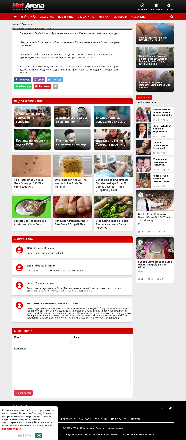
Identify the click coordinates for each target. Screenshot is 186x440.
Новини (15, 24)
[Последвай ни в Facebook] (162, 408)
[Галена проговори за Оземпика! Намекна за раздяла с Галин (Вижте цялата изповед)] (143, 147)
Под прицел (118, 419)
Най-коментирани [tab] (147, 102)
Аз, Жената (101, 419)
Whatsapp (25, 86)
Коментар (21, 348)
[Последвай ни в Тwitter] (170, 408)
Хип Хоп (135, 419)
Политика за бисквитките (138, 434)
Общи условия (73, 434)
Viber (41, 79)
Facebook (24, 79)
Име (17, 337)
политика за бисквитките (18, 425)
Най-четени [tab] (144, 97)
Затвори (24, 435)
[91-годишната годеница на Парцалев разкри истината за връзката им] (143, 164)
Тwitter (56, 79)
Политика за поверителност (102, 434)
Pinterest (44, 86)
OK (39, 435)
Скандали (85, 419)
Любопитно (27, 24)
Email (77, 337)
